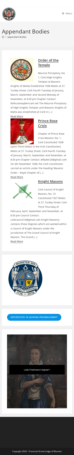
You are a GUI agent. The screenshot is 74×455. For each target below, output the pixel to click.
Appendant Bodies (16, 36)
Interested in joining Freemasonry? (34, 317)
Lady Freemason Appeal (36, 369)
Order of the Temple (48, 62)
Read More (16, 116)
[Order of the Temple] (22, 70)
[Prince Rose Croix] (22, 132)
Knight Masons (50, 181)
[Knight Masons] (22, 190)
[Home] (3, 36)
